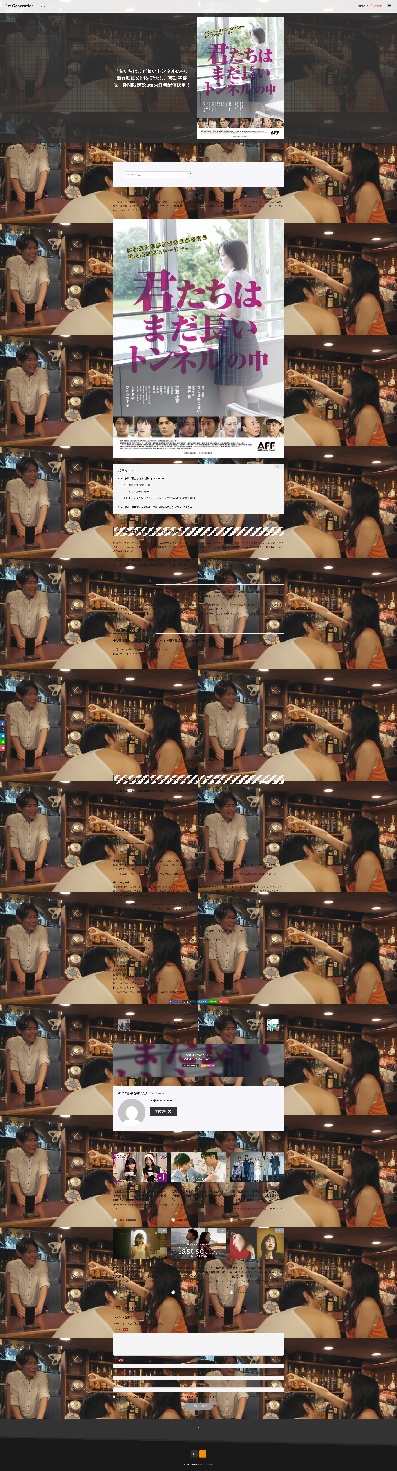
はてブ (203, 1002)
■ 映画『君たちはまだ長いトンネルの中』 (142, 478)
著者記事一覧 (163, 1111)
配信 (20, 148)
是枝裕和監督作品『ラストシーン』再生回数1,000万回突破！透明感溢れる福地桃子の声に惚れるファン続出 (198, 1272)
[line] (2, 741)
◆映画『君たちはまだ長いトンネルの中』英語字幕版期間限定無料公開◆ (159, 498)
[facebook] (2, 723)
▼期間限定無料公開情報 (136, 491)
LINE (214, 1002)
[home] (194, 1454)
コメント (118, 1329)
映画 (280, 1154)
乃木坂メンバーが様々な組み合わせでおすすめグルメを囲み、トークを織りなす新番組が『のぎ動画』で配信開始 (139, 1195)
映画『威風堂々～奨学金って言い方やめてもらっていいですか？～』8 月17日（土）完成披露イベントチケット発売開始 (139, 1272)
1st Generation (20, 6)
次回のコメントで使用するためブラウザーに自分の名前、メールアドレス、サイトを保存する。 (167, 1396)
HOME (11, 148)
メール (117, 1372)
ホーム (43, 6)
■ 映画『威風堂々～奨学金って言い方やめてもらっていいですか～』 (156, 507)
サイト (116, 1384)
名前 (115, 1360)
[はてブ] (2, 735)
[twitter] (2, 729)
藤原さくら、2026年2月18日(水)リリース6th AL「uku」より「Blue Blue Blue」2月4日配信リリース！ (256, 1272)
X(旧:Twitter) (190, 1002)
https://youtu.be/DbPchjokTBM (140, 653)
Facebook (175, 1002)
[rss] (202, 1454)
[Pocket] (2, 748)
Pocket (224, 1002)
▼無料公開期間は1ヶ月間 (136, 485)
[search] (190, 175)
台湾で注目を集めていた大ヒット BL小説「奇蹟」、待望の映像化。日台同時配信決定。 (197, 1195)
